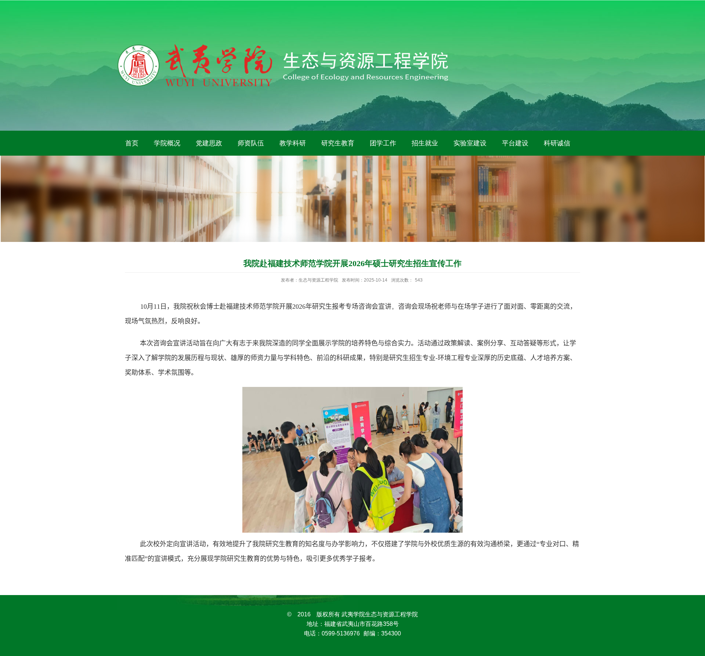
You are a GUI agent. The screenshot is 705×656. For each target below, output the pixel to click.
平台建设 (515, 143)
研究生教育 (337, 143)
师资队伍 (251, 143)
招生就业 (425, 143)
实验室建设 (470, 143)
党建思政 (209, 143)
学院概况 (167, 143)
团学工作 (383, 143)
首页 (131, 143)
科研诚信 (557, 143)
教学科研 (292, 143)
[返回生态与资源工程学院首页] (283, 46)
